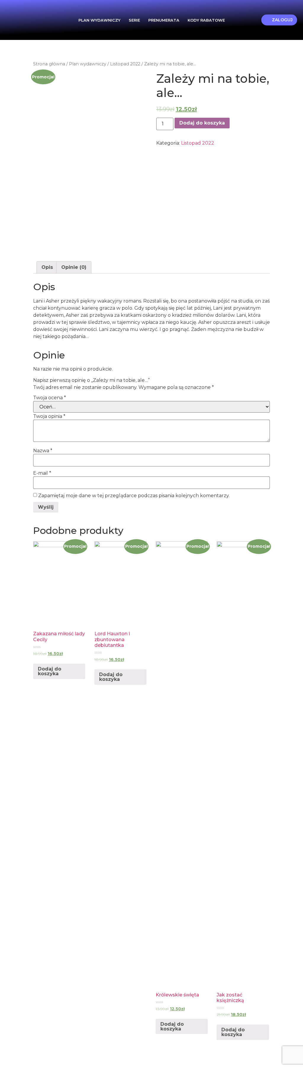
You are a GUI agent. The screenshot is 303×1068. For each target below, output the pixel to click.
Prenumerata (163, 20)
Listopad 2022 (125, 64)
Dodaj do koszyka (202, 123)
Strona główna (49, 64)
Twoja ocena (49, 397)
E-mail (42, 473)
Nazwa (42, 450)
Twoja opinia (49, 416)
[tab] (47, 267)
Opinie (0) (73, 267)
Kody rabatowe (206, 20)
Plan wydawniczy (99, 20)
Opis (47, 267)
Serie (134, 20)
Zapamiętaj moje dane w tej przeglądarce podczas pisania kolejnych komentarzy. (134, 495)
